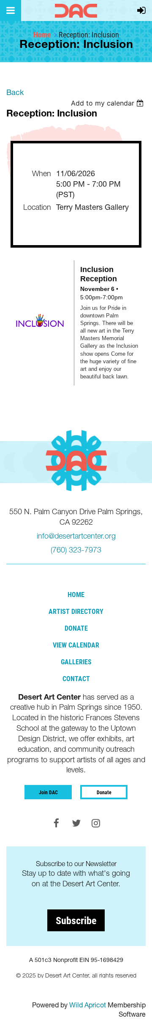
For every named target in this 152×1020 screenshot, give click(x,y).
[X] (76, 823)
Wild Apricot (87, 1005)
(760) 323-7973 (76, 550)
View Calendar (76, 644)
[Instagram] (96, 823)
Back (15, 92)
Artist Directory (76, 611)
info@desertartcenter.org (76, 536)
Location (37, 207)
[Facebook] (56, 823)
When (41, 173)
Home (42, 34)
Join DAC (48, 792)
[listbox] (108, 103)
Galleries (76, 661)
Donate (76, 628)
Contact (76, 678)
